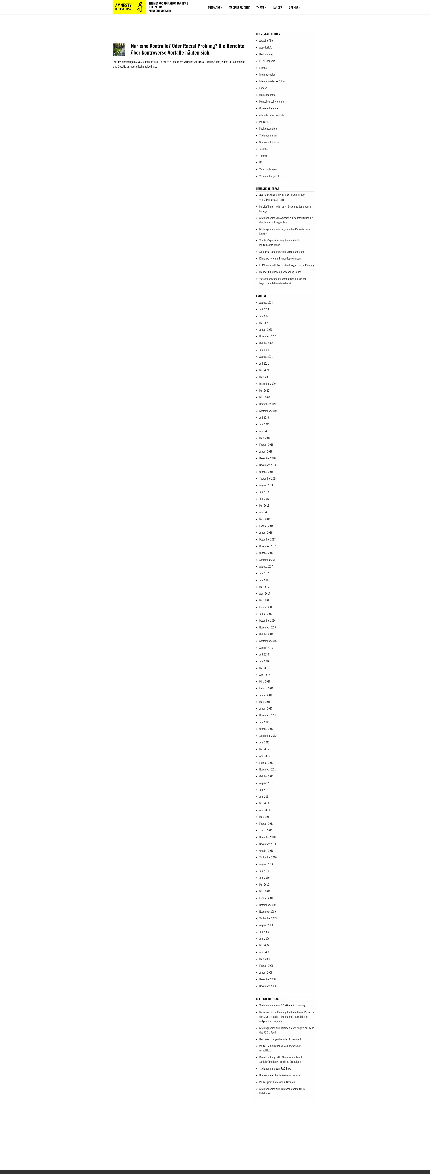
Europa (263, 67)
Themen (261, 7)
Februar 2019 (266, 444)
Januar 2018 (265, 532)
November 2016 (267, 627)
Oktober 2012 (266, 729)
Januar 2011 (265, 830)
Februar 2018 (266, 526)
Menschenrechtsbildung (272, 101)
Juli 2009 (264, 932)
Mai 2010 (264, 884)
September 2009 (268, 918)
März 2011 (264, 816)
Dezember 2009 (267, 905)
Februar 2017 (266, 607)
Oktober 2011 (266, 776)
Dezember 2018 (267, 458)
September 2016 (268, 641)
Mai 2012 (264, 749)
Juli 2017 (264, 573)
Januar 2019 (265, 451)
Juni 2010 (264, 877)
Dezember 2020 (267, 383)
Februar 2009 (266, 965)
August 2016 (266, 647)
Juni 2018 (264, 499)
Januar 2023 (265, 329)
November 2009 (267, 911)
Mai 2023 (264, 323)
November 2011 (267, 769)
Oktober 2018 (266, 472)
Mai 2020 (264, 390)
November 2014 (267, 715)
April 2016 (264, 674)
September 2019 (268, 411)
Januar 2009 (265, 972)
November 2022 (267, 336)
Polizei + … (265, 122)
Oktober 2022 (266, 343)
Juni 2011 (264, 796)
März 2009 (264, 959)
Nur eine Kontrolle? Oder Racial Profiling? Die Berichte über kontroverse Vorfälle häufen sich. (187, 49)
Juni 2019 (264, 424)
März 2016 (264, 681)
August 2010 (266, 864)
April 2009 (264, 952)
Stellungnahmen (268, 135)
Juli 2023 (264, 309)
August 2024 (266, 302)
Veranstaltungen (268, 169)
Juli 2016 (264, 654)
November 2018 (267, 465)
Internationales (267, 74)
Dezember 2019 (267, 404)
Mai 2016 (264, 668)
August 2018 (266, 485)
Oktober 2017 (266, 553)
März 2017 (264, 600)
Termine (263, 149)
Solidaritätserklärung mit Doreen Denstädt (281, 251)
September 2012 (268, 735)
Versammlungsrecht (269, 176)
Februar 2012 (266, 762)
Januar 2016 (265, 695)
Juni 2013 (264, 722)
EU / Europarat (267, 61)
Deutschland (266, 54)
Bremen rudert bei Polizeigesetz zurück (279, 1075)
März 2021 (264, 377)
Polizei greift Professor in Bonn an (277, 1082)
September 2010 (268, 857)
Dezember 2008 (267, 979)
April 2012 (264, 756)
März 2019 (264, 438)
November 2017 (267, 546)
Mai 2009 (264, 945)
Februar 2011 (266, 823)
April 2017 (264, 593)
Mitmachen (215, 7)
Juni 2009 (264, 938)
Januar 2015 (265, 708)
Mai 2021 (264, 370)
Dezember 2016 (267, 620)
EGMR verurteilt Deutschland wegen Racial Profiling (286, 265)
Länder (277, 7)
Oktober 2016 (266, 634)
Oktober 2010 (266, 850)
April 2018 (264, 512)
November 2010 (267, 844)
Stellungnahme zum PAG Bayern (276, 1068)
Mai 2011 (264, 803)
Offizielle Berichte (268, 108)
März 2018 (264, 519)
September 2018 (268, 478)
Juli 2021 (264, 363)
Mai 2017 (264, 587)
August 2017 (266, 566)
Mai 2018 (264, 505)
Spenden (294, 7)
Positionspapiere (268, 128)
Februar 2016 (266, 688)
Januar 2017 (265, 614)
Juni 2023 (264, 316)
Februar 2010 (266, 898)
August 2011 (266, 783)
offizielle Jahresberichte (271, 115)
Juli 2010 (264, 871)
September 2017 (268, 559)
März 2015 (264, 701)
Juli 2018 (264, 492)
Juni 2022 (264, 350)
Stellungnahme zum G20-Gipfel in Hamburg (282, 1005)
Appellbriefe (265, 47)
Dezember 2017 (267, 539)
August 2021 (266, 356)
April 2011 (264, 810)
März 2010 (264, 891)
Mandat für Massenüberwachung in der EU (281, 272)
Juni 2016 (264, 661)
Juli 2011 (264, 789)
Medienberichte (239, 7)
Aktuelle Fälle (266, 40)
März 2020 (264, 397)
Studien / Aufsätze (269, 142)
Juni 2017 (264, 580)
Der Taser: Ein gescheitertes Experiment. (280, 1039)
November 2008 (267, 986)
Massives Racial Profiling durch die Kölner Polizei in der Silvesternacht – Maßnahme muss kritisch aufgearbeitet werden (286, 1016)
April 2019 (264, 431)
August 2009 (266, 925)
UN (260, 162)
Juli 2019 (264, 417)
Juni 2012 (264, 742)
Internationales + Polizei (272, 81)
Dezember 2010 (267, 837)
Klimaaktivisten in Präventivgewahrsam (280, 258)
